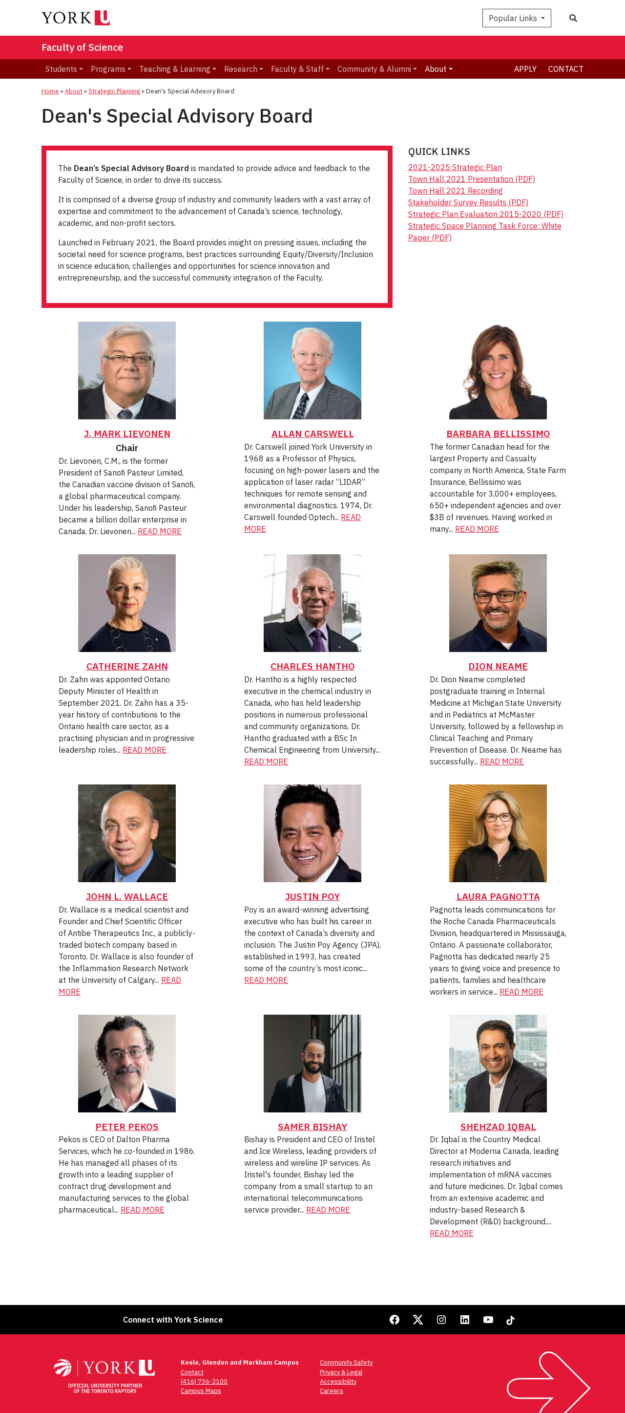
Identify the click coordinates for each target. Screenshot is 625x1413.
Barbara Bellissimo (498, 433)
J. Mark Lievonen (127, 433)
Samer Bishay (312, 1126)
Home (50, 91)
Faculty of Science (82, 47)
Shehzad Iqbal (498, 1126)
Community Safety (346, 1362)
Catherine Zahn (127, 666)
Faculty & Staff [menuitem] (297, 69)
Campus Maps (201, 1391)
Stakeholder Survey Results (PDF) (468, 202)
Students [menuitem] (61, 69)
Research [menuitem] (240, 69)
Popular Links (514, 18)
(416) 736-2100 (204, 1381)
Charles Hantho (313, 666)
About (74, 91)
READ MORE (160, 531)
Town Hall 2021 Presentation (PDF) (471, 179)
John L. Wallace (127, 896)
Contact (565, 69)
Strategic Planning (114, 91)
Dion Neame (498, 666)
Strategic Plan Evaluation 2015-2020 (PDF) (485, 214)
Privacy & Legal (341, 1372)
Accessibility (338, 1381)
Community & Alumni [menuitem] (374, 69)
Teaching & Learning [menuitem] (174, 69)
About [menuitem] (435, 69)
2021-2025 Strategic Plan (455, 167)
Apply (525, 69)
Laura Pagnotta (498, 896)
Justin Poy (312, 896)
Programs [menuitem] (108, 69)
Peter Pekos (127, 1126)
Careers (331, 1391)
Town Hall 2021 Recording (455, 191)
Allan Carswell (312, 433)
